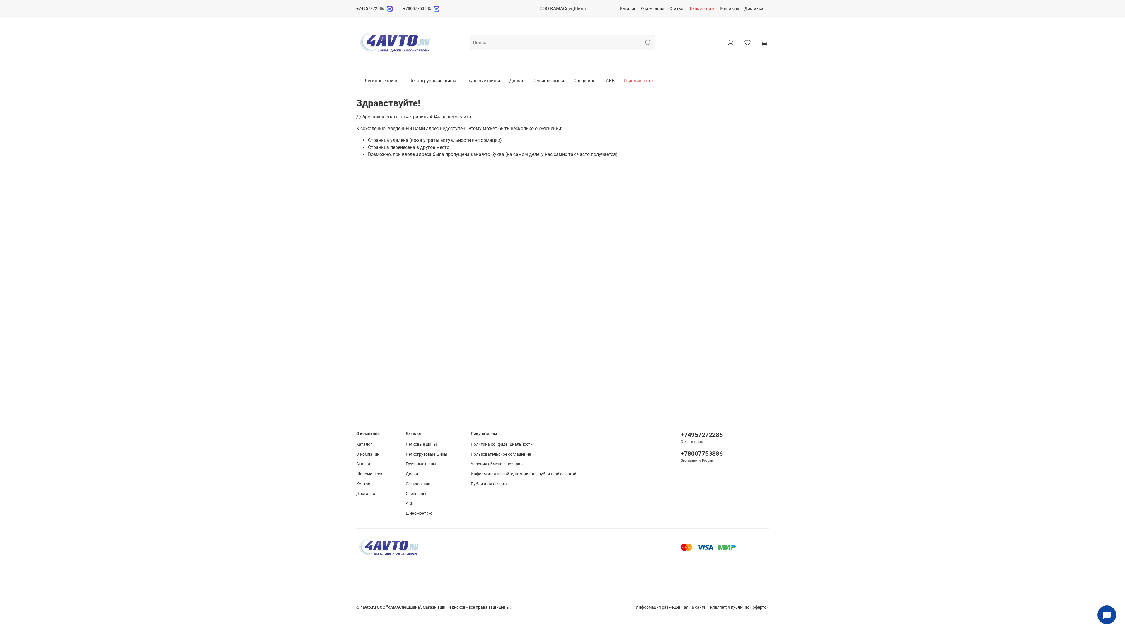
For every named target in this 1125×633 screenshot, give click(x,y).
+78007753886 (417, 8)
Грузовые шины (483, 81)
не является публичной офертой (738, 607)
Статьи (676, 8)
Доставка (753, 8)
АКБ (610, 81)
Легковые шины (382, 81)
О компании (652, 8)
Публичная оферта (489, 483)
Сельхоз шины (548, 81)
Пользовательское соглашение (501, 454)
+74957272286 (370, 8)
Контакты (729, 8)
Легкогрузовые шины (432, 81)
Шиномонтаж (701, 8)
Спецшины (584, 81)
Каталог (628, 8)
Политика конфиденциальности (502, 444)
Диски (516, 81)
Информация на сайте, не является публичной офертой (523, 474)
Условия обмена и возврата (498, 464)
